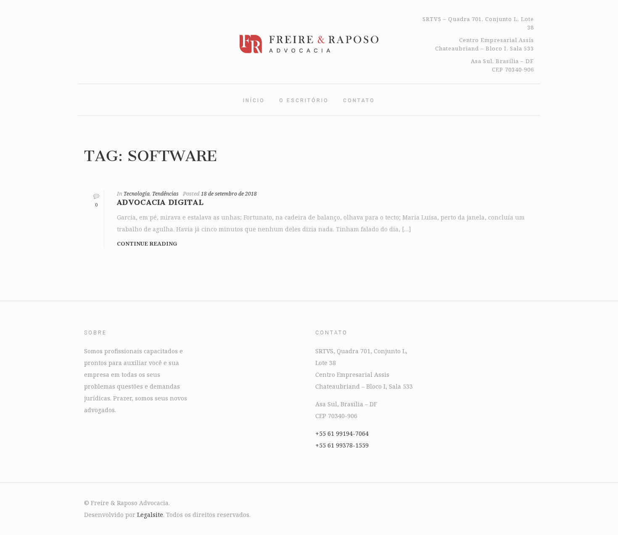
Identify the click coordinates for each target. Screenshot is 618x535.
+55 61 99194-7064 (342, 433)
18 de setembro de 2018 (229, 193)
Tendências (165, 193)
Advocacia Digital (160, 202)
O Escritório (304, 100)
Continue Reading (147, 243)
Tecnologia (137, 193)
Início (254, 100)
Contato (359, 100)
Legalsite (150, 515)
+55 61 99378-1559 (342, 445)
